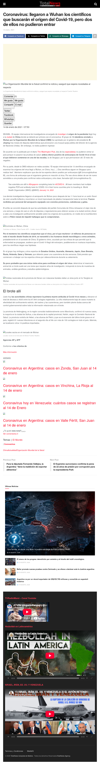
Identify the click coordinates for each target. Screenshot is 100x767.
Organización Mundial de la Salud (30, 450)
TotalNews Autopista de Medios (22, 756)
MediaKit (30, 751)
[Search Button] (95, 4)
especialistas (70, 151)
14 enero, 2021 (8, 30)
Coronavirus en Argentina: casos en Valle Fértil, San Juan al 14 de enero (48, 423)
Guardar (8, 123)
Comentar (8, 96)
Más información (10, 352)
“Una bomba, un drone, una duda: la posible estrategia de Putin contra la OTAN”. (39, 549)
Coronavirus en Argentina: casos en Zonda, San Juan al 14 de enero (49, 370)
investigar (62, 134)
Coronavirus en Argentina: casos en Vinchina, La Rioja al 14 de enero (48, 388)
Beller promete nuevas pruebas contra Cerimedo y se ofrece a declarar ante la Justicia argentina (55, 569)
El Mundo (18, 439)
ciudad (9, 137)
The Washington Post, (47, 151)
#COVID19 (60, 184)
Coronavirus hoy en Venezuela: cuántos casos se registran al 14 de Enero (49, 405)
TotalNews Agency (63, 756)
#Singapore (34, 184)
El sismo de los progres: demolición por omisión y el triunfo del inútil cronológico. (51, 559)
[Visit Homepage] (50, 3)
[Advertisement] (50, 62)
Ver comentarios (10, 433)
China (5, 450)
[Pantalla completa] (91, 678)
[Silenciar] (87, 678)
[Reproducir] (8, 678)
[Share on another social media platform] (95, 36)
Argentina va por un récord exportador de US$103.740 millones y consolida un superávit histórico (52, 580)
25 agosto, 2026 (14, 552)
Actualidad (12, 450)
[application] (50, 655)
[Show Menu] (4, 4)
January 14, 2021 (47, 190)
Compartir (8, 104)
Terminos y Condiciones (14, 751)
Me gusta (8, 100)
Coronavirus (9, 444)
